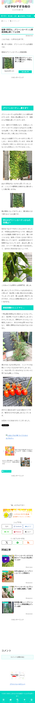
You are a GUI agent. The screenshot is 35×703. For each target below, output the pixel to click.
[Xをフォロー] (7, 542)
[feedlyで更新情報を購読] (17, 542)
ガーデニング (7, 471)
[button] (28, 532)
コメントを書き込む (17, 657)
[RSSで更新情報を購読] (28, 542)
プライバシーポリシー (17, 684)
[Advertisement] (17, 91)
